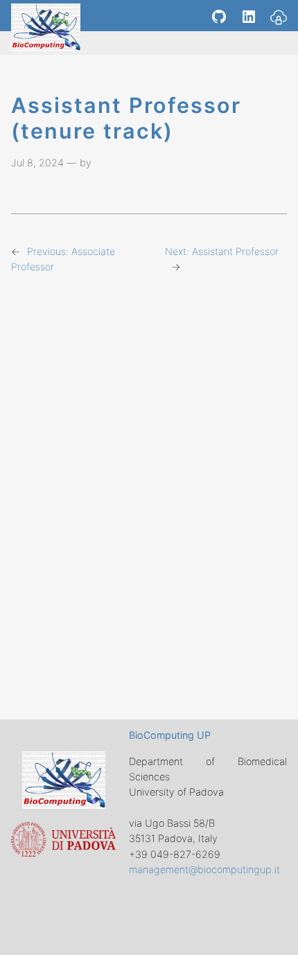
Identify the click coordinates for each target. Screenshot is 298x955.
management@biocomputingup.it (204, 869)
